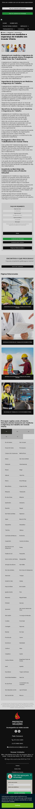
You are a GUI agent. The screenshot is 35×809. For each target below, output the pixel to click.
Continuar (17, 805)
